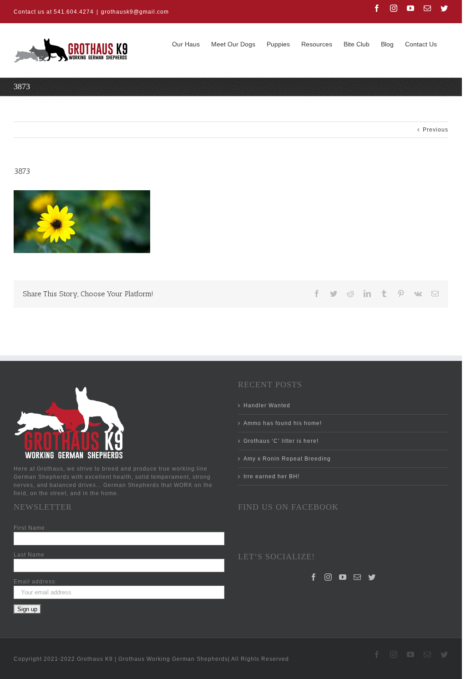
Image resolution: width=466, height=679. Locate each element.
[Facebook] (314, 577)
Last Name (29, 555)
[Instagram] (328, 577)
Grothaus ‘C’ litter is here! (281, 441)
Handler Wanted (266, 405)
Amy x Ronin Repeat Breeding (287, 459)
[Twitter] (372, 577)
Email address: (35, 581)
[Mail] (357, 577)
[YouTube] (343, 577)
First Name (29, 528)
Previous (435, 130)
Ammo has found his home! (282, 423)
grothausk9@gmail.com (135, 12)
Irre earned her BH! (271, 476)
